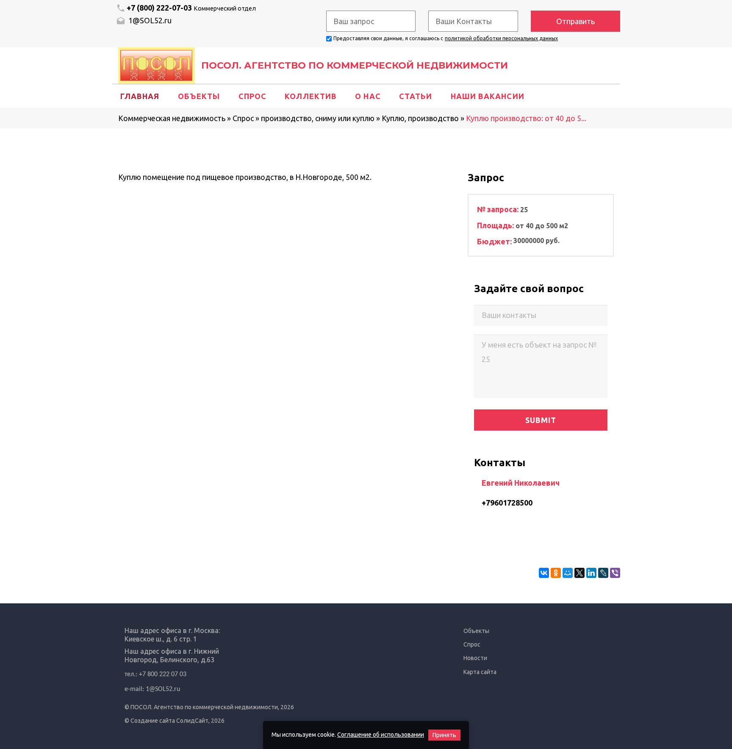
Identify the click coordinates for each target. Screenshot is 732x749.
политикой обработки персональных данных (501, 38)
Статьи (415, 96)
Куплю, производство (420, 118)
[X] (579, 573)
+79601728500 (507, 502)
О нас (367, 96)
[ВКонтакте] (544, 573)
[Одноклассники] (556, 573)
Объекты (199, 96)
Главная (140, 96)
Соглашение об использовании (380, 734)
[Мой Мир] (568, 573)
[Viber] (615, 573)
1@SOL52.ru (149, 20)
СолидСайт (192, 720)
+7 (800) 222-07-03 (191, 7)
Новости (475, 658)
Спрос (252, 96)
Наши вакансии (487, 96)
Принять (444, 735)
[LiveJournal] (603, 573)
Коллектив (311, 96)
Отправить (575, 21)
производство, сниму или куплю (317, 118)
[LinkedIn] (591, 573)
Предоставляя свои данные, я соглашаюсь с (388, 38)
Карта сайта (479, 672)
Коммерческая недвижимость (171, 118)
